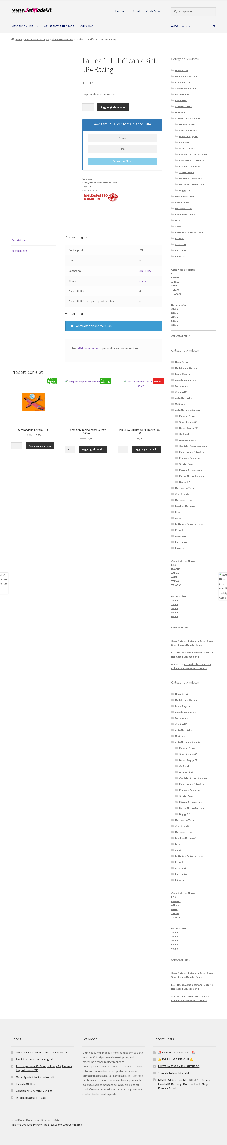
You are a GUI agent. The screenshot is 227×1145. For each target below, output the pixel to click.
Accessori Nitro (187, 148)
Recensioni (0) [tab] (20, 250)
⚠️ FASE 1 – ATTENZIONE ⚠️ (175, 1059)
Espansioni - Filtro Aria (191, 160)
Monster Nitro (187, 124)
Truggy (211, 640)
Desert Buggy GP (188, 136)
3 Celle (174, 312)
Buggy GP (184, 190)
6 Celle (174, 325)
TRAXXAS (176, 293)
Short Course (178, 645)
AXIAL (174, 285)
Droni (178, 220)
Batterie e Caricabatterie (189, 232)
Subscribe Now (122, 161)
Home (19, 39)
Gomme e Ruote (186, 668)
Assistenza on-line (185, 88)
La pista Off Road (26, 1084)
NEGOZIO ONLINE (22, 26)
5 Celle (174, 320)
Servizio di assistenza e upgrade (35, 1059)
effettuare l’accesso (89, 348)
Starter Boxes (186, 172)
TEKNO (175, 289)
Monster (190, 645)
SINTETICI (145, 270)
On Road (184, 142)
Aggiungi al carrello (113, 107)
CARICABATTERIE (180, 336)
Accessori (180, 244)
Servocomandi (192, 656)
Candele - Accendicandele (193, 154)
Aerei (178, 226)
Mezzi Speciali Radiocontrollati (35, 1077)
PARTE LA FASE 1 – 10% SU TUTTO (178, 1066)
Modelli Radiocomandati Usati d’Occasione (42, 1052)
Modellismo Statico (186, 76)
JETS (90, 186)
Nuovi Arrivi (181, 70)
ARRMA (175, 281)
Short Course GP (188, 130)
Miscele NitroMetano (62, 39)
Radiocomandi (195, 652)
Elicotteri (180, 256)
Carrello (137, 11)
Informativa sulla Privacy (31, 1097)
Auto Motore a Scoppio (36, 39)
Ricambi (179, 238)
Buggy (203, 640)
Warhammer (182, 94)
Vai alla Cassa (153, 11)
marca (142, 281)
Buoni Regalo (182, 82)
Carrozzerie (201, 668)
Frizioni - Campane (189, 166)
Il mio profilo (121, 11)
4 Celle (174, 317)
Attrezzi (188, 664)
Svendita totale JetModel (173, 1073)
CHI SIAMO (86, 26)
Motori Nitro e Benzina (191, 184)
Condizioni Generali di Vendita (34, 1090)
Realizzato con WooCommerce (63, 1124)
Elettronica (181, 250)
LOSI (173, 273)
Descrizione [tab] (18, 240)
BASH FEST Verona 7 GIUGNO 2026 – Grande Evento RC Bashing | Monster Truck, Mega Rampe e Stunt (184, 1084)
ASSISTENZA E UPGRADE (59, 26)
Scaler (199, 645)
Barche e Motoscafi (185, 214)
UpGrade (180, 112)
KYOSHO (176, 277)
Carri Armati (182, 202)
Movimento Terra (184, 196)
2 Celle (174, 308)
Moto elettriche (183, 208)
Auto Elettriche (183, 106)
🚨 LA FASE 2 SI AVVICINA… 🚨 (176, 1052)
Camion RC (181, 100)
